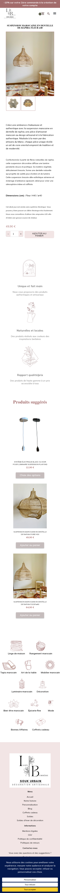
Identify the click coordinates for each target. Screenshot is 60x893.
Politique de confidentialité (30, 839)
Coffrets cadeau (30, 812)
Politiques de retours (30, 843)
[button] (54, 14)
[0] (44, 14)
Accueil (30, 797)
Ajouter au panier (39, 234)
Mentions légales (30, 831)
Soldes (30, 818)
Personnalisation (30, 804)
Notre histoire (30, 801)
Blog (30, 808)
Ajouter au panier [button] (30, 545)
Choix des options (30, 475)
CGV (30, 835)
